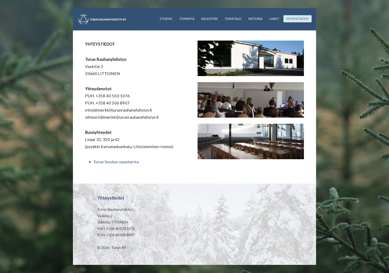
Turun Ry (102, 19)
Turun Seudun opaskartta (116, 161)
